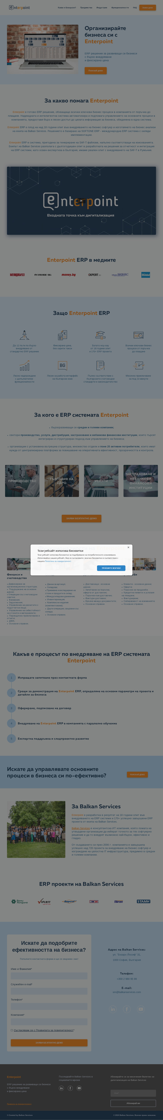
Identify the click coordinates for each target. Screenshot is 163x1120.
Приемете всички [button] (111, 568)
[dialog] (81, 559)
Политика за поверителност (58, 561)
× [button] (128, 547)
